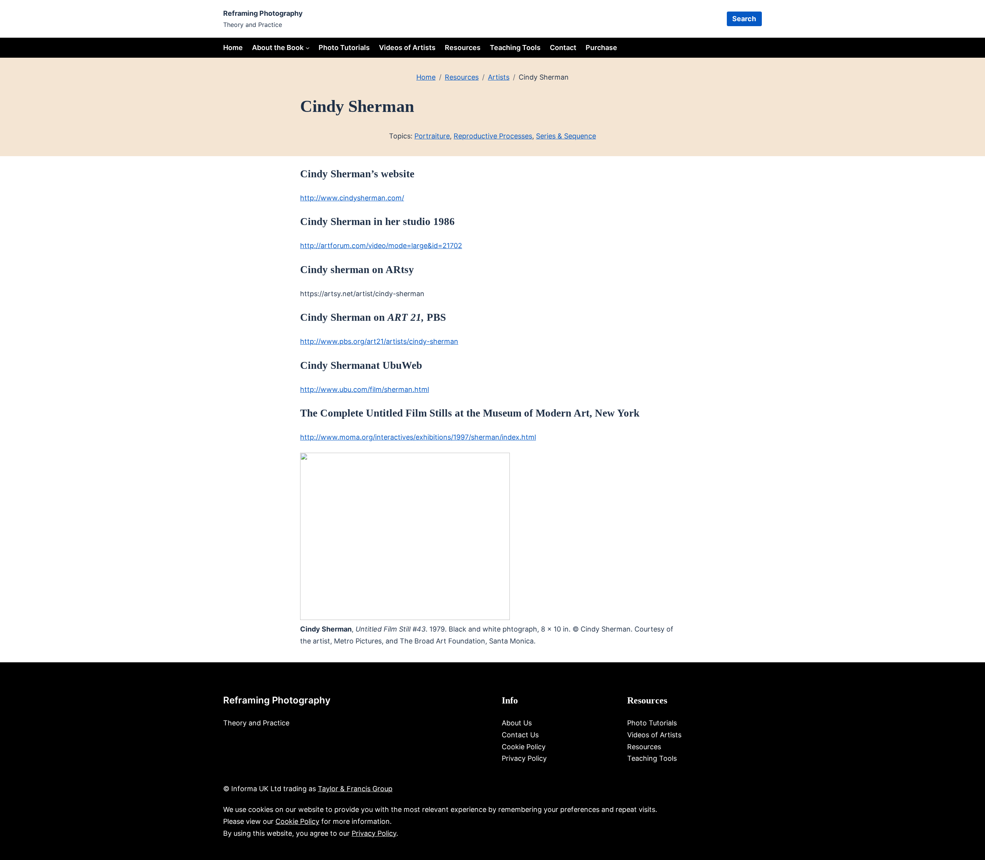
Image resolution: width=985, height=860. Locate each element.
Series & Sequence (566, 136)
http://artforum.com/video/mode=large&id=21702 (381, 246)
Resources (462, 77)
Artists (498, 77)
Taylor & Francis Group (355, 789)
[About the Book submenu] (308, 47)
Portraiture (432, 136)
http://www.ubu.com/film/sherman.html (364, 389)
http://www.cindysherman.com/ (352, 198)
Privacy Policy (374, 833)
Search (744, 19)
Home (233, 47)
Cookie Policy (297, 821)
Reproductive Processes (493, 136)
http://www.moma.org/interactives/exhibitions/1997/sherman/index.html (418, 437)
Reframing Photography (263, 13)
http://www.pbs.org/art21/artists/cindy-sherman (379, 341)
